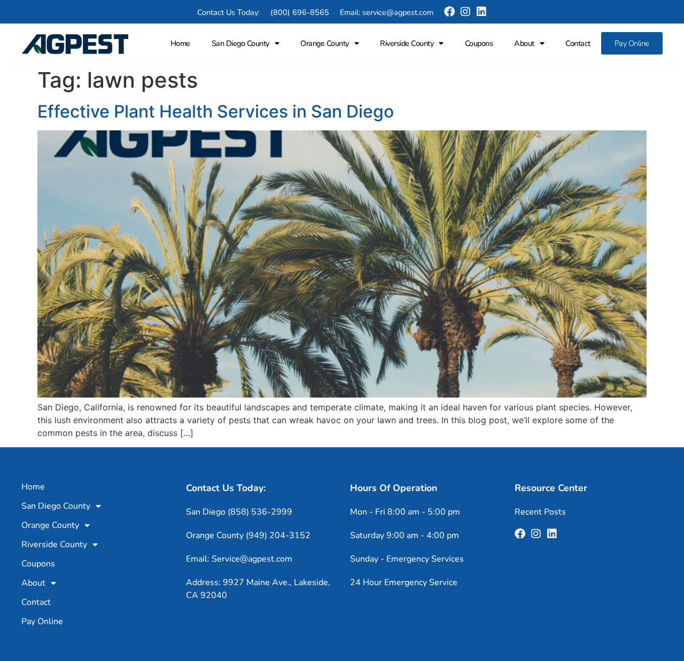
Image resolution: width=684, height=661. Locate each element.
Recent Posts (540, 512)
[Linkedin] (481, 11)
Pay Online (632, 43)
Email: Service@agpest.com (239, 559)
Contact (577, 43)
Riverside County (406, 43)
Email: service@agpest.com (386, 12)
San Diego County (240, 43)
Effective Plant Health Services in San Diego (215, 111)
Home (180, 43)
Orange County (324, 43)
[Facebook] (449, 11)
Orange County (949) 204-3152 (248, 535)
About (524, 43)
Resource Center (551, 487)
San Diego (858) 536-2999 (239, 512)
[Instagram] (465, 11)
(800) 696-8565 (299, 12)
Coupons (479, 43)
